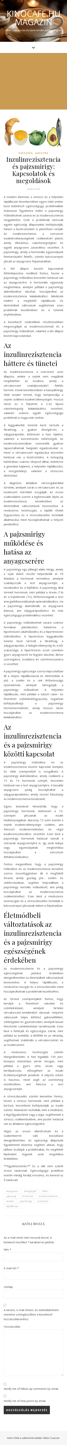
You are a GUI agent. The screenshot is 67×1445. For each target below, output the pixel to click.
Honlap (8, 1287)
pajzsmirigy (26, 1201)
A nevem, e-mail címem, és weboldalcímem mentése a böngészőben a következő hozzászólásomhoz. (31, 1314)
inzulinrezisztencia (48, 1196)
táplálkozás (12, 1206)
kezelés (10, 1201)
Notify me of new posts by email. (25, 1401)
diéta (44, 1191)
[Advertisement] (33, 81)
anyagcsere (12, 1191)
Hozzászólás (12, 1326)
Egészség (26, 153)
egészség (11, 1196)
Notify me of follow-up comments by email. (31, 1389)
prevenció (43, 1201)
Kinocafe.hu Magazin (33, 17)
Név (7, 1249)
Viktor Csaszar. (51, 1438)
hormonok (27, 1196)
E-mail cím (11, 1268)
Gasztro (42, 153)
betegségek (30, 1191)
